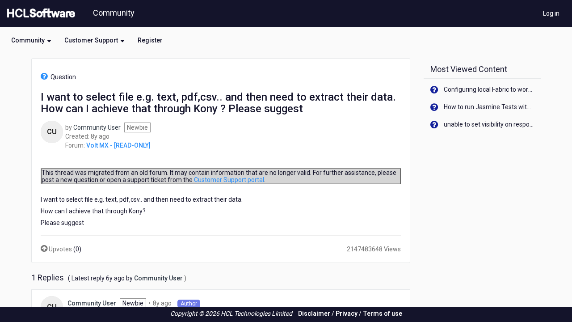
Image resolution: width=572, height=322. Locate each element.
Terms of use (382, 313)
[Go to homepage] (39, 13)
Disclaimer (314, 313)
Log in (551, 13)
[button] (31, 40)
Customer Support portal (229, 179)
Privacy (347, 313)
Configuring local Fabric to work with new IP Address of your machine (489, 89)
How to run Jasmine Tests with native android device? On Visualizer (489, 106)
